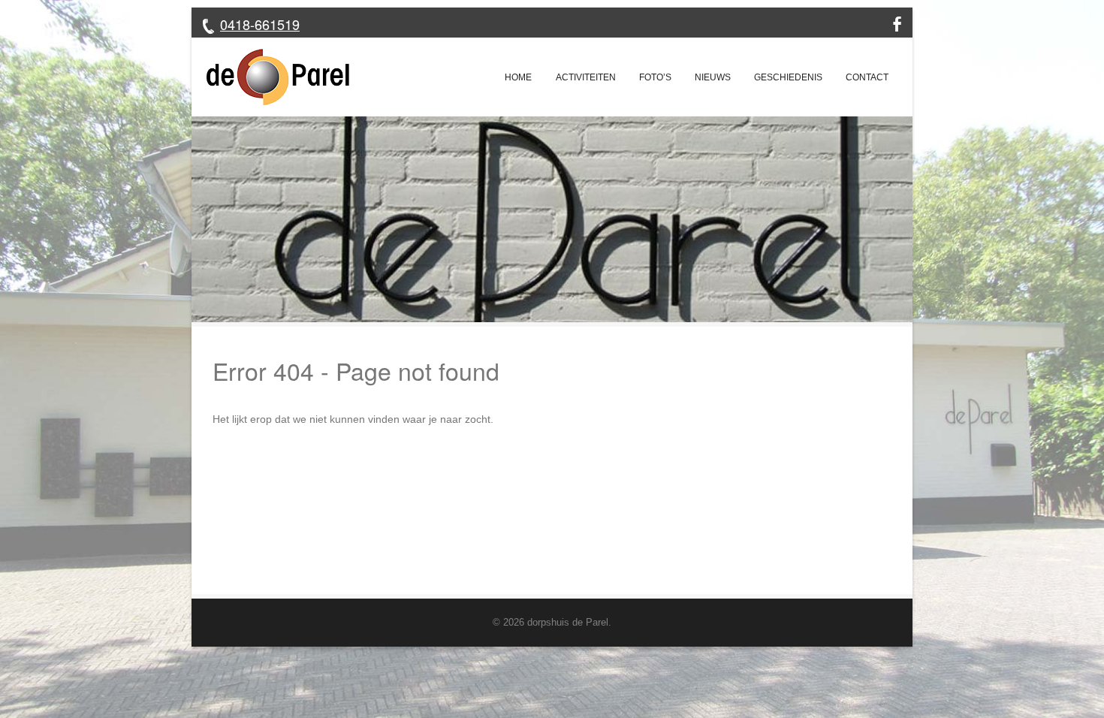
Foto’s (655, 77)
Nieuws (713, 77)
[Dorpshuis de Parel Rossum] (270, 77)
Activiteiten (586, 77)
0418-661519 (260, 24)
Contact (867, 77)
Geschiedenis (788, 77)
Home (518, 77)
